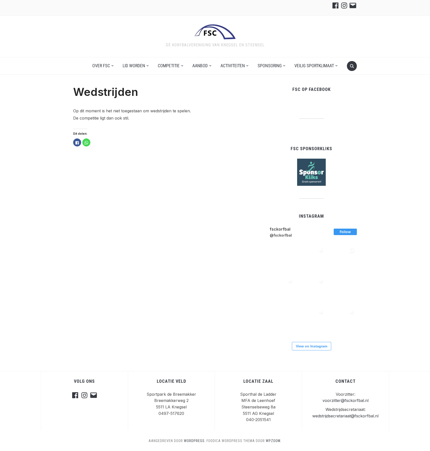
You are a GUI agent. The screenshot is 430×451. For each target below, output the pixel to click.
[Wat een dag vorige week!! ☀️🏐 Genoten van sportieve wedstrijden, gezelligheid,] (342, 260)
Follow (345, 232)
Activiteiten (232, 65)
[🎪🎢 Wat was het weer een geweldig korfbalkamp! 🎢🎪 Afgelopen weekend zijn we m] (342, 290)
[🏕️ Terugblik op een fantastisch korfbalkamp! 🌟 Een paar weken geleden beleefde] (311, 260)
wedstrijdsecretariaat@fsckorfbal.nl (345, 415)
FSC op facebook (311, 89)
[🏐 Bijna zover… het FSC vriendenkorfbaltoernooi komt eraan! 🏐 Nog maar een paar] (280, 321)
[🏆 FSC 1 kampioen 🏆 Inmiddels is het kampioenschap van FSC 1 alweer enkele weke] (280, 290)
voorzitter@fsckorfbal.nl (345, 400)
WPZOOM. (273, 441)
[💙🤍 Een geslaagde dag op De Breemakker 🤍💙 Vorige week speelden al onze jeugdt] (342, 321)
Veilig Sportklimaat (314, 65)
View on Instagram (311, 346)
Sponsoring (270, 65)
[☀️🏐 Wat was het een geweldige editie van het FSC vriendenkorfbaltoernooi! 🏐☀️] (311, 290)
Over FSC (101, 65)
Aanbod (200, 65)
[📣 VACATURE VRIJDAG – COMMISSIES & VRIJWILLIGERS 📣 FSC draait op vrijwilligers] (311, 321)
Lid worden (134, 65)
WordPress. (195, 441)
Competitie (169, 65)
